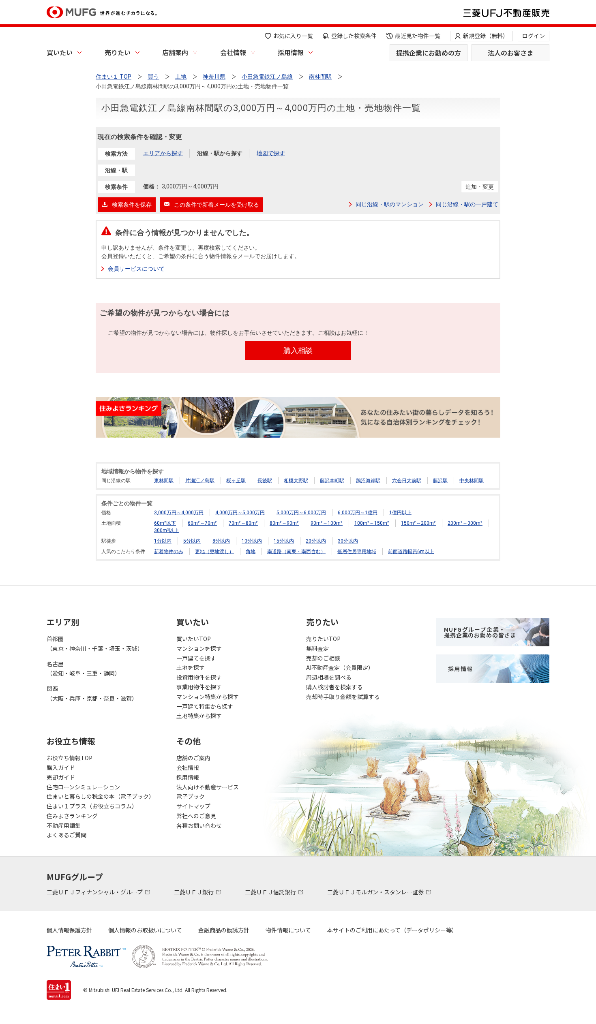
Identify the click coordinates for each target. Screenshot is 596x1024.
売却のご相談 (323, 658)
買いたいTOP (193, 639)
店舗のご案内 (193, 758)
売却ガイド (61, 777)
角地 (250, 551)
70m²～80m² (243, 523)
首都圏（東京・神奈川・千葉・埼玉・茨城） (95, 643)
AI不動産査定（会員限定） (340, 667)
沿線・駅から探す (219, 153)
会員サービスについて (136, 268)
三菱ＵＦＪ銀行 (194, 892)
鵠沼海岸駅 (368, 480)
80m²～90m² (284, 523)
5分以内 (192, 541)
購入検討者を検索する (334, 687)
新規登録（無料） (485, 36)
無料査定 (317, 648)
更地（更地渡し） (214, 551)
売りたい (118, 52)
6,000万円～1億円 (357, 512)
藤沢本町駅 (332, 480)
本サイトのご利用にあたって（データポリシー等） (392, 930)
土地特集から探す (199, 716)
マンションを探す (199, 648)
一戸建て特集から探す (204, 706)
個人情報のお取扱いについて (145, 930)
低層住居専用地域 (356, 551)
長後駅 (264, 480)
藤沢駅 (440, 480)
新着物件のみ (168, 551)
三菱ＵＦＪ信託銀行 (271, 892)
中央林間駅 (471, 480)
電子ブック (190, 796)
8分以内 (221, 541)
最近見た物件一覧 (417, 36)
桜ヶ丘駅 (236, 480)
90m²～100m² (327, 523)
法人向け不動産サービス (207, 787)
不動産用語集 (64, 825)
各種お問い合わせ (199, 825)
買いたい (60, 52)
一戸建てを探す (196, 658)
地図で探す (271, 153)
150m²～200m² (418, 523)
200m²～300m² (465, 523)
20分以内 (316, 541)
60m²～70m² (202, 523)
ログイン (533, 36)
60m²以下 (165, 523)
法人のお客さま (510, 53)
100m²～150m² (371, 523)
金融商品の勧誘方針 (223, 930)
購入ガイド (61, 767)
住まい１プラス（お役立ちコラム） (92, 806)
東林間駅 (164, 480)
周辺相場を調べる (329, 677)
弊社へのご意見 (196, 816)
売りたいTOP (323, 639)
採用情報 (291, 52)
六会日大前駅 (406, 480)
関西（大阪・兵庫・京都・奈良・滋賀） (92, 693)
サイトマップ (193, 806)
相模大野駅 (296, 480)
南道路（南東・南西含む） (296, 551)
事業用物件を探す (199, 687)
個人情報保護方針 (69, 930)
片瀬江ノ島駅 (199, 480)
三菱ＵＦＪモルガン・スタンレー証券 (376, 892)
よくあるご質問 (66, 835)
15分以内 (284, 541)
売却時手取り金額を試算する (343, 697)
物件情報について (288, 930)
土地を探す (190, 667)
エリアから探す (163, 153)
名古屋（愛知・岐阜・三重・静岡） (83, 669)
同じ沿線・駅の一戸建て (467, 204)
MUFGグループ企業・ (480, 632)
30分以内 (348, 541)
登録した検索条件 (354, 36)
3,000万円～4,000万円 (179, 512)
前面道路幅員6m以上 (411, 551)
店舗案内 (175, 52)
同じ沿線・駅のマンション (390, 204)
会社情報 (233, 52)
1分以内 (163, 541)
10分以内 (252, 541)
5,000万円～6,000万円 (301, 512)
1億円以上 (400, 512)
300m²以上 (166, 530)
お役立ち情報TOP (69, 758)
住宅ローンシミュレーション (83, 787)
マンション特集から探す (207, 697)
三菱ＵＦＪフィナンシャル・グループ (95, 892)
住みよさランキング (72, 816)
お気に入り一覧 (293, 36)
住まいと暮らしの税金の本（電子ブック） (100, 796)
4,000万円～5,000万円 (240, 512)
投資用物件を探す (199, 677)
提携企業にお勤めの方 (428, 53)
